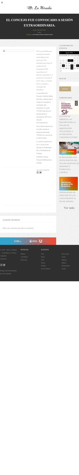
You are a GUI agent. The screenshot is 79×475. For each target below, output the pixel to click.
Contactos (3, 259)
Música (64, 263)
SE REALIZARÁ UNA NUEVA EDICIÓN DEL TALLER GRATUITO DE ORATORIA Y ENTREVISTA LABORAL (69, 164)
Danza (43, 263)
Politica (23, 254)
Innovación (65, 254)
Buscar (65, 89)
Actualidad (24, 257)
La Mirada (13, 250)
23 (77, 66)
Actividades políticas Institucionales (42, 34)
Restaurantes (66, 266)
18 (63, 66)
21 (72, 66)
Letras (64, 257)
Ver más (69, 207)
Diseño (43, 266)
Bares (43, 257)
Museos (64, 260)
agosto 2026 (69, 53)
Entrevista (24, 260)
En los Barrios (45, 269)
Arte (42, 254)
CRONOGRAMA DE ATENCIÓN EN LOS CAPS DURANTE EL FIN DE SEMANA (67, 196)
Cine (42, 260)
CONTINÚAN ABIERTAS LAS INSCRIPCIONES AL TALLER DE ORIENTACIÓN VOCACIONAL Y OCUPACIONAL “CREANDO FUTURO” (68, 126)
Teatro (64, 269)
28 (72, 68)
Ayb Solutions (6, 273)
